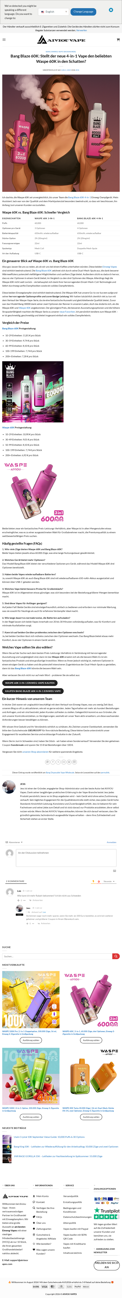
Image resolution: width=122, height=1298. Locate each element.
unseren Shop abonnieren (35, 751)
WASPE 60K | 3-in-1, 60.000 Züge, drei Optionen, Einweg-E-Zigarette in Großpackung (88, 1032)
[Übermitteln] (116, 956)
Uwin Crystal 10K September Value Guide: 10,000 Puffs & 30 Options (49, 1136)
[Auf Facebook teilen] (52, 762)
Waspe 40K (25, 307)
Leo (44, 912)
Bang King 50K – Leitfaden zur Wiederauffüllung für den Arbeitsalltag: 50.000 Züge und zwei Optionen (66, 1146)
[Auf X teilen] (58, 762)
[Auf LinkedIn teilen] (74, 762)
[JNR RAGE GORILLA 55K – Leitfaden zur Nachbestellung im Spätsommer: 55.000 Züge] (7, 1158)
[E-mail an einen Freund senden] (63, 762)
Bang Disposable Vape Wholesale (60, 772)
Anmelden (111, 842)
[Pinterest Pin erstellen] (69, 762)
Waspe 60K (8, 427)
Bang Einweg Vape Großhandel (61, 52)
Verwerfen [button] (81, 30)
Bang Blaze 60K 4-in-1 (79, 197)
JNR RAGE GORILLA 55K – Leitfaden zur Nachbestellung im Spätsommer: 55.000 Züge (58, 1156)
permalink (105, 772)
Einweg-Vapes (110, 266)
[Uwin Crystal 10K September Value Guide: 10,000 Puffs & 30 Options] (7, 1139)
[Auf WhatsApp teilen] (47, 762)
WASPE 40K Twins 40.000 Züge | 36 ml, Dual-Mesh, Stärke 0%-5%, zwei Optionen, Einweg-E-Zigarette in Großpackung (88, 1109)
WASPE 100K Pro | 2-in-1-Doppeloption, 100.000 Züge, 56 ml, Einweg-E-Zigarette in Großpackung (29, 1032)
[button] (4, 39)
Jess (77, 70)
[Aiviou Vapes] (61, 39)
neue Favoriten (67, 311)
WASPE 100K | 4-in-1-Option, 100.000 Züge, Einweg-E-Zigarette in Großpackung (30, 1109)
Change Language (83, 11)
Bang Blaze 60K (44, 270)
